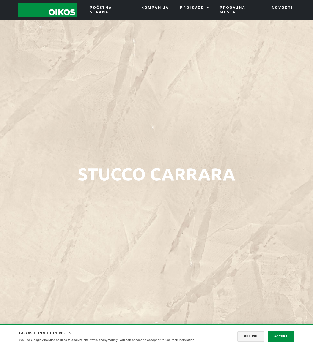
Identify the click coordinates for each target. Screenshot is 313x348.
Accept (281, 336)
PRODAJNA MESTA (232, 9)
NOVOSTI (282, 7)
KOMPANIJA (155, 7)
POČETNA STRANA (101, 9)
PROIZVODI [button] (193, 7)
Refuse (251, 336)
